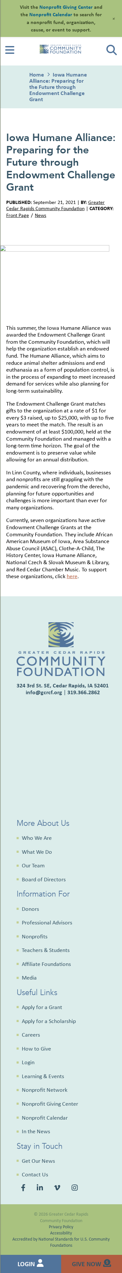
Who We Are (37, 838)
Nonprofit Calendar (45, 1118)
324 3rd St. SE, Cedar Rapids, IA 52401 (63, 685)
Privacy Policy (61, 1226)
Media (29, 978)
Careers (31, 1035)
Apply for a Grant (42, 1007)
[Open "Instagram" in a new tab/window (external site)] (75, 1189)
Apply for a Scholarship (49, 1021)
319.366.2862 (83, 692)
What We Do (37, 852)
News (40, 215)
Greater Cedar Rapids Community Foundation (55, 205)
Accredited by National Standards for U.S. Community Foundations (61, 1242)
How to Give (36, 1049)
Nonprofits (34, 936)
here (72, 576)
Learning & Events (43, 1076)
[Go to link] (9, 52)
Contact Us (35, 1174)
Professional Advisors (47, 922)
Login (28, 1062)
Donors (30, 909)
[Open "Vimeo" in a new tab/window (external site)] (58, 1189)
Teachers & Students (46, 950)
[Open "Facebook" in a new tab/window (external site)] (24, 1189)
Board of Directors (44, 879)
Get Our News (38, 1161)
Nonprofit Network (44, 1090)
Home (36, 74)
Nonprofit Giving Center (50, 1104)
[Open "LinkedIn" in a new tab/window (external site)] (40, 1189)
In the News (36, 1131)
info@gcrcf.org (44, 692)
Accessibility (61, 1233)
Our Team (33, 865)
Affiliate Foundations (46, 964)
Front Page (17, 215)
